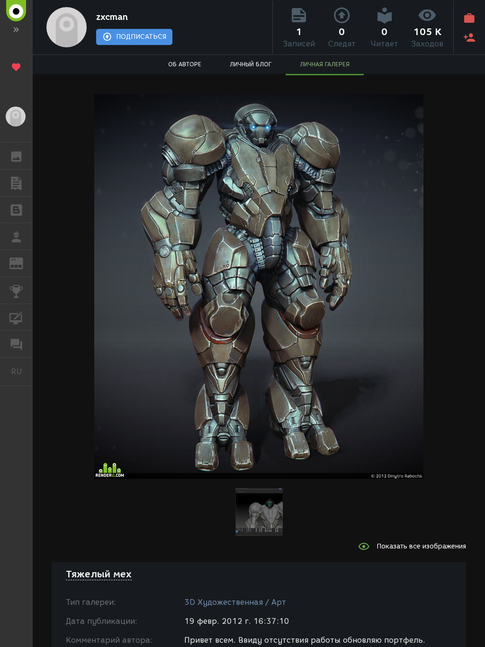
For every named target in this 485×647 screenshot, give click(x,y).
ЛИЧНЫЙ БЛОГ (250, 64)
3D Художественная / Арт (235, 602)
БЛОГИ (16, 210)
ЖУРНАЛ (22, 262)
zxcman (112, 17)
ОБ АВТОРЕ (184, 64)
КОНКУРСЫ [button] (16, 290)
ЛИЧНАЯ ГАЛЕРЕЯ (325, 64)
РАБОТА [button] (16, 236)
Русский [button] (22, 371)
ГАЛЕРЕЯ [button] (16, 156)
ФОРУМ (16, 344)
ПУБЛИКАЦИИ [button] (16, 183)
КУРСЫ (16, 317)
